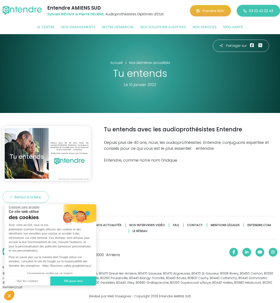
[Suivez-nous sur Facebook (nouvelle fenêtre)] (233, 252)
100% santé (233, 27)
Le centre (46, 27)
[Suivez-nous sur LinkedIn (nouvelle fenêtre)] (246, 252)
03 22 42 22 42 (261, 10)
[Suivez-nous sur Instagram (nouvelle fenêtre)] (273, 252)
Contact (195, 225)
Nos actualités (108, 225)
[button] (9, 295)
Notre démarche (118, 27)
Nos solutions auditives (163, 27)
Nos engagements (78, 27)
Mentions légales (225, 225)
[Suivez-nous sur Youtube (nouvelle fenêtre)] (260, 252)
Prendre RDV (213, 10)
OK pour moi (73, 281)
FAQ (176, 225)
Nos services (204, 27)
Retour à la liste (28, 197)
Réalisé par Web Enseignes (110, 296)
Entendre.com (259, 225)
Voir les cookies (27, 281)
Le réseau (140, 231)
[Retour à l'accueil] (22, 10)
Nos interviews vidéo (147, 225)
